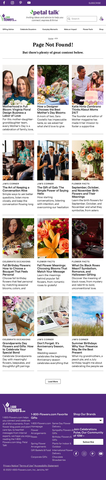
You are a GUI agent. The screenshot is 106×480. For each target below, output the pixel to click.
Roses (34, 436)
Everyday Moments (50, 29)
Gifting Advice (8, 29)
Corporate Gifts (39, 456)
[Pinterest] (92, 455)
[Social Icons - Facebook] (4, 3)
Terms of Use (26, 465)
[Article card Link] (18, 85)
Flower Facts (88, 29)
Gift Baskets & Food (41, 450)
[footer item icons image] (14, 411)
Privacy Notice (10, 465)
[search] (69, 18)
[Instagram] (84, 455)
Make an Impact (70, 29)
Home (50, 38)
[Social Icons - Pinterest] (20, 3)
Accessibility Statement (46, 465)
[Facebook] (76, 455)
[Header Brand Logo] (8, 20)
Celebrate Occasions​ (28, 29)
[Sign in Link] (101, 19)
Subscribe (88, 441)
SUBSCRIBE (95, 3)
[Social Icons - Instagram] (12, 3)
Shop (101, 29)
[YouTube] (100, 455)
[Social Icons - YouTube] (29, 3)
